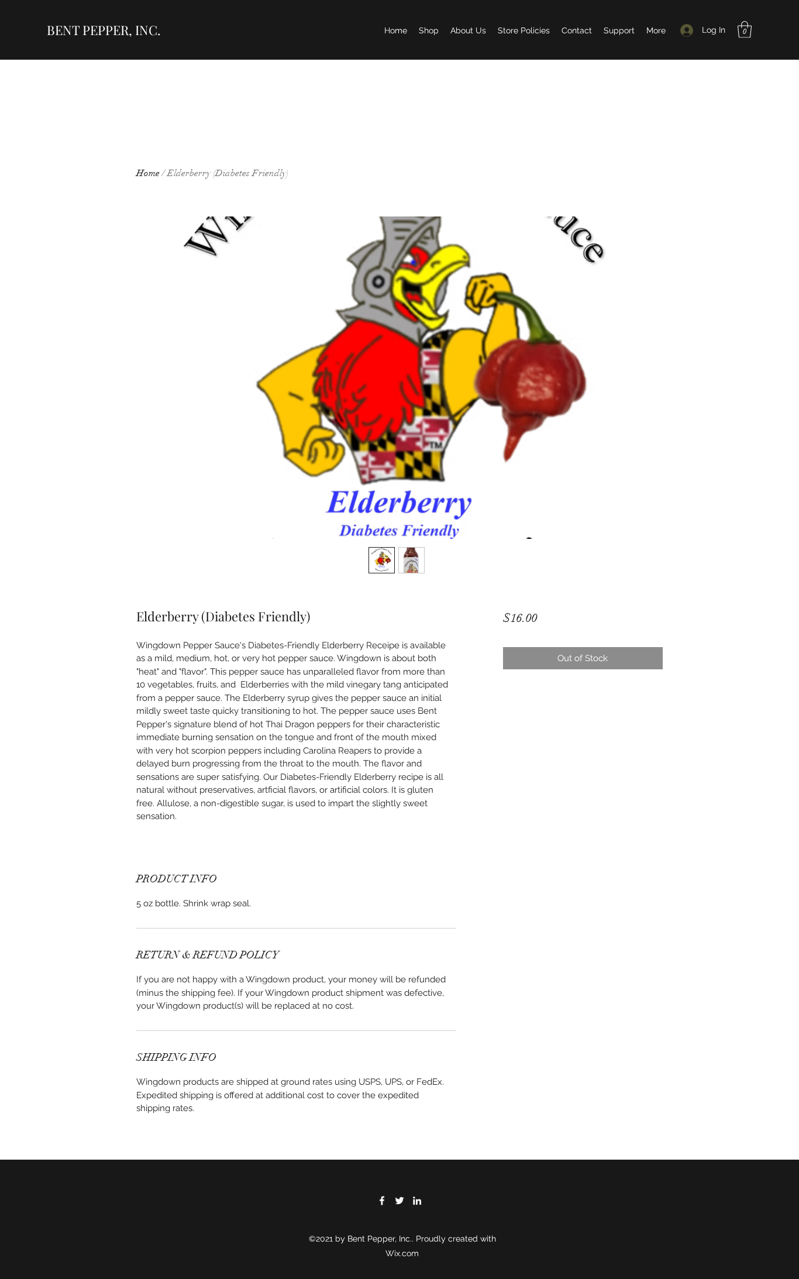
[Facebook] (382, 1200)
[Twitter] (399, 1200)
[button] (745, 29)
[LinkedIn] (417, 1200)
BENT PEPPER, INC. (104, 30)
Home (148, 173)
